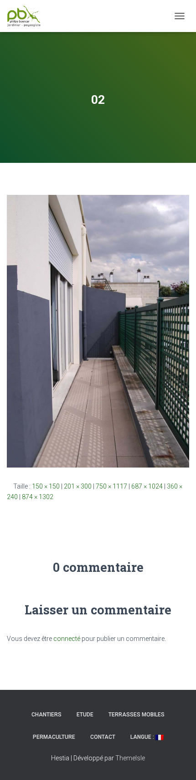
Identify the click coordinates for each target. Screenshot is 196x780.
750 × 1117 (111, 486)
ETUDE (85, 714)
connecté (66, 638)
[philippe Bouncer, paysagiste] (27, 16)
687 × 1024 (147, 486)
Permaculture (54, 737)
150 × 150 (46, 486)
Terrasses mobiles (136, 714)
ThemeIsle (130, 758)
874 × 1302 (37, 496)
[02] (98, 330)
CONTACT (102, 737)
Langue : (142, 737)
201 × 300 (78, 486)
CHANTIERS (46, 714)
